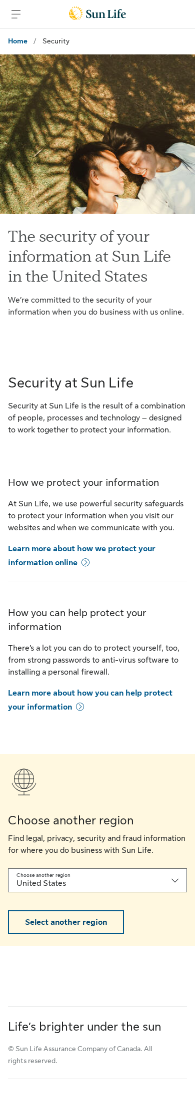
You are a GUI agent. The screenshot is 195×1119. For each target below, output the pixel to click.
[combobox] (97, 880)
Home (18, 41)
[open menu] (16, 14)
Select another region (66, 922)
